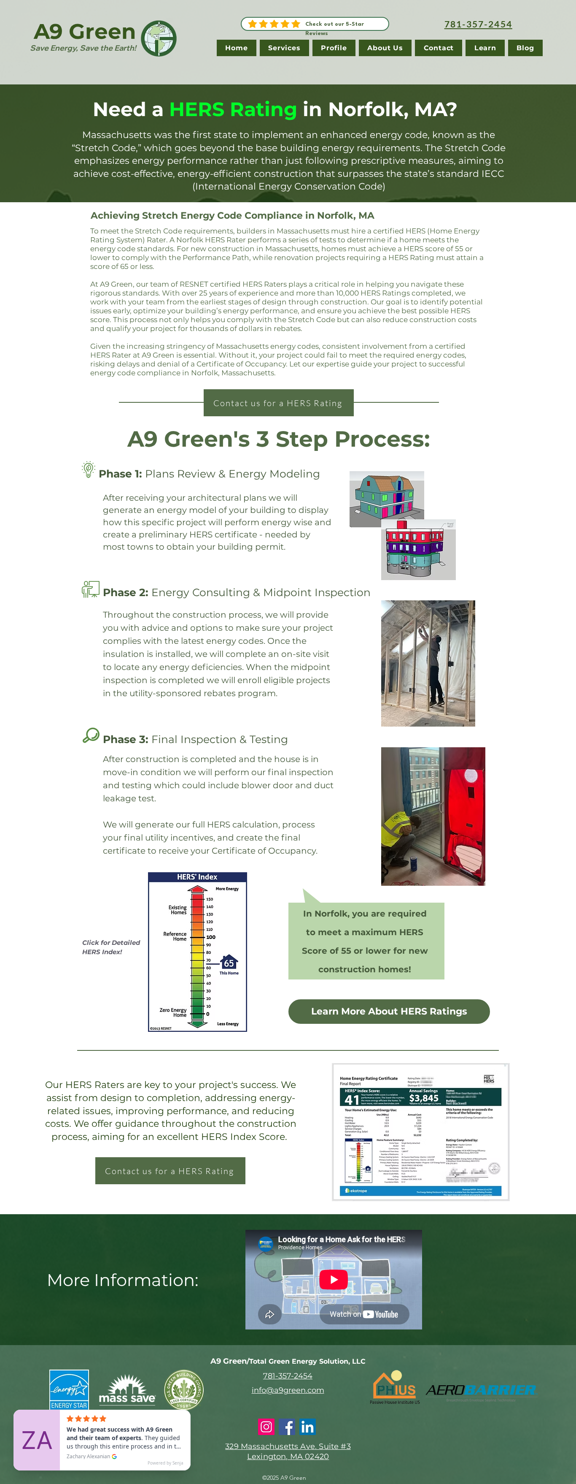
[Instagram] (266, 1427)
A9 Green (85, 31)
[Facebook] (287, 1427)
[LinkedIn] (307, 1427)
